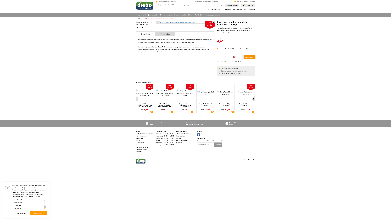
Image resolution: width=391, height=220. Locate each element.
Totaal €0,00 (249, 5)
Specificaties (165, 34)
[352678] (192, 112)
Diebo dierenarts (237, 9)
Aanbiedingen (199, 15)
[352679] (151, 112)
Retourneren (180, 136)
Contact (179, 143)
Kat (143, 15)
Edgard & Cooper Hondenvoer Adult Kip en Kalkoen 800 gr (144, 105)
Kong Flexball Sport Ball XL (205, 104)
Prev (135, 98)
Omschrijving (145, 34)
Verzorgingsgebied (142, 147)
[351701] (212, 112)
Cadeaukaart (140, 143)
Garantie (179, 138)
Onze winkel (227, 9)
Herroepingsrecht (182, 140)
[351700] (232, 112)
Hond (138, 15)
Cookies (253, 159)
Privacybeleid (247, 159)
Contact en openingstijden (215, 9)
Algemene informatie (183, 134)
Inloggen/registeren (232, 5)
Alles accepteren (38, 213)
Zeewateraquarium (180, 15)
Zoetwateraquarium (166, 15)
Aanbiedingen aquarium (213, 15)
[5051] (253, 112)
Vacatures (139, 151)
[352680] (172, 112)
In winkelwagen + (249, 57)
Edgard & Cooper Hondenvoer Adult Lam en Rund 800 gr (164, 105)
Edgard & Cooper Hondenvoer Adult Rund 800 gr (185, 105)
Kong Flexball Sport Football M (225, 104)
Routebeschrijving (141, 149)
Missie (138, 140)
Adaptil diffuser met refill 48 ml (246, 104)
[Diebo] (145, 5)
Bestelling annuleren (249, 9)
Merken (190, 15)
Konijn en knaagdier (151, 15)
